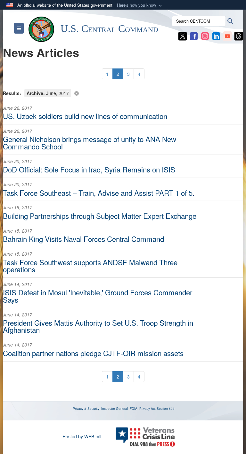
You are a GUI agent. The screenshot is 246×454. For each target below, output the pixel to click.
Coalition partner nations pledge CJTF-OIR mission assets (93, 353)
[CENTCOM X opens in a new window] (182, 35)
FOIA (133, 408)
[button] (140, 5)
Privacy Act (147, 408)
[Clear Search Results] (123, 92)
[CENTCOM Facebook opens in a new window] (194, 35)
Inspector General (114, 408)
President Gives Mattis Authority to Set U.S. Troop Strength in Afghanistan (98, 326)
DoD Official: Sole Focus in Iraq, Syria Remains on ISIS (89, 169)
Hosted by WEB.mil (81, 436)
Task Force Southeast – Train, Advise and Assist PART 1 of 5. (98, 192)
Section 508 (166, 408)
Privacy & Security (86, 408)
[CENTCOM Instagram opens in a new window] (205, 35)
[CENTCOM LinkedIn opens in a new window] (216, 35)
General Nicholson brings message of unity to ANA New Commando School (89, 142)
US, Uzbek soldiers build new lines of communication (85, 116)
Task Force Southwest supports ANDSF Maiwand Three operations (90, 265)
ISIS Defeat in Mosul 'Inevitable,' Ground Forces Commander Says (97, 295)
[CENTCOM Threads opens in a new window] (239, 35)
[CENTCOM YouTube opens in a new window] (227, 35)
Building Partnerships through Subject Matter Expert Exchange (99, 216)
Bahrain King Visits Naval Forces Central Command (83, 239)
